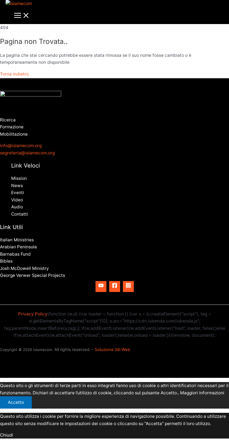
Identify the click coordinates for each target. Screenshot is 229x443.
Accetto (16, 402)
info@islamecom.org (21, 145)
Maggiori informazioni (202, 392)
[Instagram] (128, 286)
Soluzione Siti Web (112, 349)
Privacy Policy (32, 314)
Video (17, 199)
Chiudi (6, 435)
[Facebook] (114, 286)
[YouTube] (101, 286)
